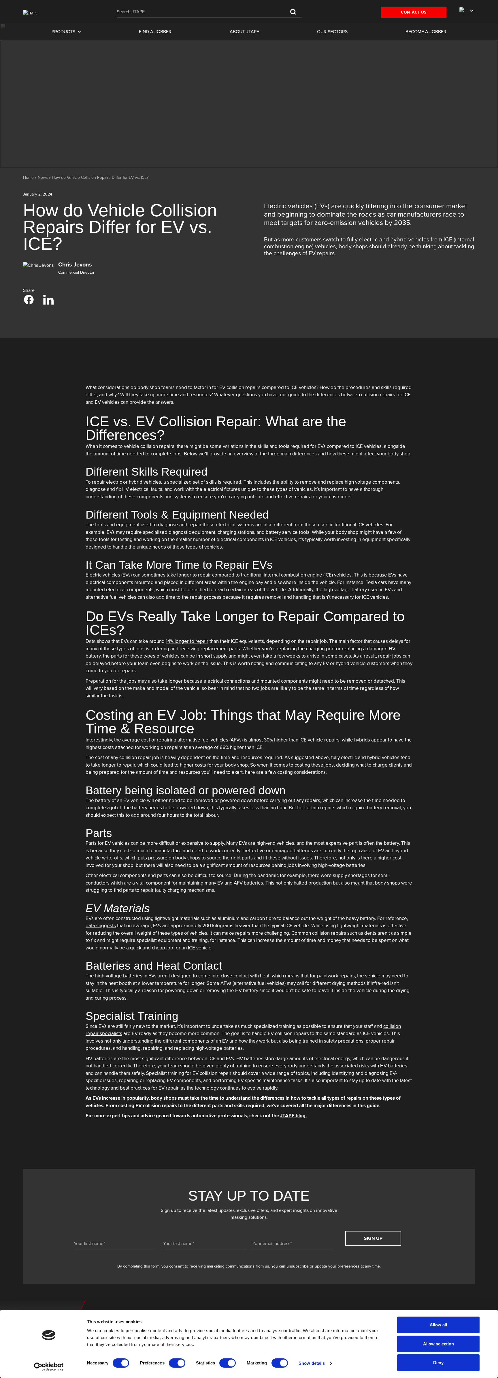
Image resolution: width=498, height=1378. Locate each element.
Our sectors (332, 31)
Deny (438, 1362)
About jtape (244, 31)
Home (28, 177)
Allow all (438, 1324)
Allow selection (438, 1343)
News (43, 177)
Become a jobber (425, 31)
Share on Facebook (29, 299)
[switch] (177, 1363)
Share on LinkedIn (48, 299)
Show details (312, 1363)
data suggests (101, 926)
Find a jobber (155, 31)
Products (63, 31)
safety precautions (343, 1041)
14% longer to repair (187, 641)
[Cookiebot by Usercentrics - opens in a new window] (49, 1366)
